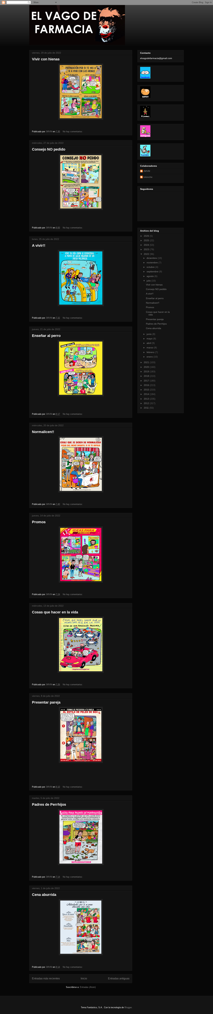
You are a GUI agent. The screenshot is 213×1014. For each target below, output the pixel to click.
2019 (147, 371)
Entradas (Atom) (88, 987)
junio (149, 334)
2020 (147, 367)
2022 (147, 254)
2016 (147, 385)
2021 (147, 362)
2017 (147, 380)
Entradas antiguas (118, 978)
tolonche (147, 177)
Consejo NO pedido (48, 149)
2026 (147, 236)
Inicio (84, 978)
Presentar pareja (46, 702)
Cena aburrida (44, 895)
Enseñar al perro (46, 336)
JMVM (146, 171)
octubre (151, 267)
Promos (39, 522)
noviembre (152, 262)
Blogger (128, 1007)
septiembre (153, 271)
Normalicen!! (43, 432)
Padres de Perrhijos (49, 804)
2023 (147, 249)
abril (149, 343)
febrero (151, 352)
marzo (150, 347)
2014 (147, 394)
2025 (147, 240)
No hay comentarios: (73, 131)
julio (149, 280)
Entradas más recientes (46, 978)
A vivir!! (38, 245)
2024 (147, 245)
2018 (147, 376)
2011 (146, 407)
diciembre (152, 258)
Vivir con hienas (46, 59)
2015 (147, 389)
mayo (150, 338)
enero (150, 356)
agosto (150, 276)
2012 (147, 403)
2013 (147, 398)
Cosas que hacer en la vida (55, 612)
